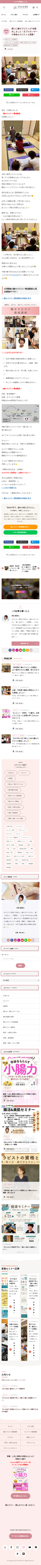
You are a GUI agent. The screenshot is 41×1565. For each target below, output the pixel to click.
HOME (5, 21)
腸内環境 (9, 860)
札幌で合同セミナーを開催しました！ (13, 1326)
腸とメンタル (30, 852)
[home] (8, 940)
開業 (17, 863)
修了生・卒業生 (19, 42)
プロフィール (31, 1442)
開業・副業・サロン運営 (17, 819)
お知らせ (15, 710)
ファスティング (26, 837)
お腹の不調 (9, 826)
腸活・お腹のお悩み (16, 807)
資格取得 (15, 45)
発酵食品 (20, 852)
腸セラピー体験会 (15, 802)
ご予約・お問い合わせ (10, 1442)
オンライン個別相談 (30, 1432)
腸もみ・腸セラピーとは (17, 784)
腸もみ (8, 856)
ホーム (3, 14)
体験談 (12, 779)
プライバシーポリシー (10, 1448)
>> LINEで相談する (9, 488)
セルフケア (9, 833)
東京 (32, 848)
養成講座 (9, 867)
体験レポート (10, 841)
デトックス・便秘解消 (12, 837)
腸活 (17, 860)
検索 (20, 965)
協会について (31, 1437)
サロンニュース (9, 42)
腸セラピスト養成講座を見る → (20, 527)
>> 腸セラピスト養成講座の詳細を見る (16, 298)
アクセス (25, 14)
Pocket (32, 95)
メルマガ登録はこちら (20, 1)
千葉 (8, 848)
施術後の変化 (23, 848)
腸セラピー (31, 856)
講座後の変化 (7, 45)
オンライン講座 (10, 830)
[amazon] (27, 650)
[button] (3, 1229)
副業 (29, 845)
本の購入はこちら (20, 1496)
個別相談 (21, 845)
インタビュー (20, 826)
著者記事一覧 (24, 643)
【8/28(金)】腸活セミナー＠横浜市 (13, 1281)
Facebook (9, 90)
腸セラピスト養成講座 (16, 21)
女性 (14, 848)
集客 (23, 863)
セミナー (15, 687)
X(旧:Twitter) (23, 90)
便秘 (31, 841)
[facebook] (10, 650)
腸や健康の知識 (15, 790)
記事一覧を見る (20, 932)
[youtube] (20, 650)
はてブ (36, 90)
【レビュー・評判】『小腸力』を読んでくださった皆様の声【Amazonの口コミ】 (25, 715)
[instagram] (13, 650)
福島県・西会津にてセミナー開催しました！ (14, 568)
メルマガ (15, 275)
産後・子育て (10, 852)
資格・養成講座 (17, 664)
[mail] (30, 650)
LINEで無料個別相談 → (20, 532)
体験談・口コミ (21, 841)
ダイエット (19, 833)
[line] (23, 650)
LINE (12, 95)
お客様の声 (36, 14)
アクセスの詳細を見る (20, 1536)
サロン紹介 (14, 14)
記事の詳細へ (14, 1307)
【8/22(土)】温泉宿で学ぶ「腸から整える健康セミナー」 (33, 1283)
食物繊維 (31, 863)
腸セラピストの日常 (30, 42)
